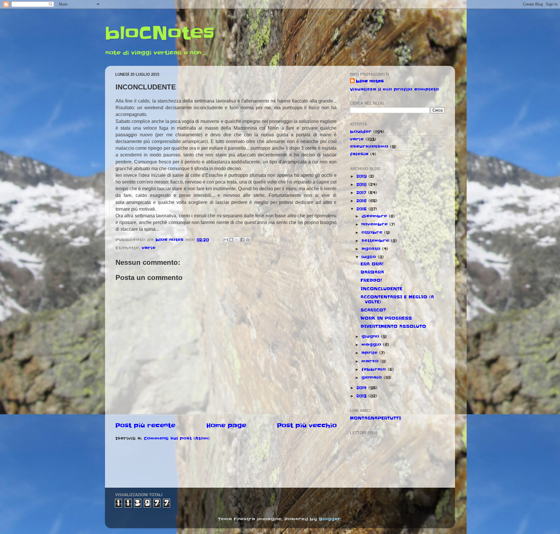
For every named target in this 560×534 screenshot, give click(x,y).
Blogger (330, 519)
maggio (372, 345)
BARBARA (372, 272)
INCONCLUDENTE (381, 289)
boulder (361, 132)
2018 (362, 184)
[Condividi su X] (237, 240)
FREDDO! (371, 280)
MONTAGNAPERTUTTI (375, 418)
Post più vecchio (307, 426)
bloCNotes (159, 33)
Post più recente (145, 426)
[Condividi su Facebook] (242, 240)
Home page (226, 426)
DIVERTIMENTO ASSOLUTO (393, 326)
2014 (362, 388)
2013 (362, 396)
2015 (362, 209)
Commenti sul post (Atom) (177, 438)
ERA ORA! (371, 264)
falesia (359, 154)
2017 (362, 192)
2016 (362, 201)
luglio (369, 257)
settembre (376, 241)
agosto (371, 249)
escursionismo (369, 146)
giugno (371, 336)
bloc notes (370, 81)
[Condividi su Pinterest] (248, 240)
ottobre (372, 232)
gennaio (372, 377)
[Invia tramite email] (226, 240)
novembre (375, 224)
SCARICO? (373, 310)
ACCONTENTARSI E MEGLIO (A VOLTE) (397, 299)
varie (148, 248)
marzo (370, 361)
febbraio (374, 369)
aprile (370, 353)
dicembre (375, 216)
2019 (362, 176)
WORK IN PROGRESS (386, 318)
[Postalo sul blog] (231, 240)
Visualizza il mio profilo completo (394, 89)
